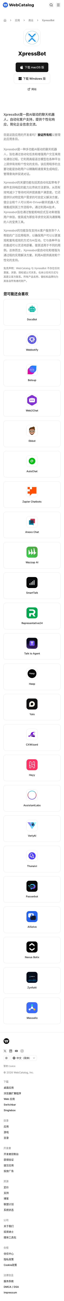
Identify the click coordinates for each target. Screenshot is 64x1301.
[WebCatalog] (6, 1041)
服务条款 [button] (9, 1281)
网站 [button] (33, 89)
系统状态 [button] (9, 1209)
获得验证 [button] (9, 1159)
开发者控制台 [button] (11, 1154)
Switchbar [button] (10, 1104)
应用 (17, 20)
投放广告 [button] (9, 1170)
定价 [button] (6, 1187)
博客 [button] (6, 1198)
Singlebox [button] (10, 1110)
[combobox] (24, 1058)
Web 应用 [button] (9, 1098)
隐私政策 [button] (9, 1259)
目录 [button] (6, 1137)
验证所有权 (45, 134)
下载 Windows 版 (34, 78)
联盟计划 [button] (9, 1204)
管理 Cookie (9, 1066)
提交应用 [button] (9, 1165)
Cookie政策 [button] (10, 1264)
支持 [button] (6, 1192)
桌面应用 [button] (9, 1087)
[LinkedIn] (10, 1051)
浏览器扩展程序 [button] (12, 1093)
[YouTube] (16, 1051)
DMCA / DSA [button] (11, 1286)
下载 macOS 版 (34, 67)
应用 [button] (6, 1126)
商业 (30, 20)
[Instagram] (22, 1051)
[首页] (18, 5)
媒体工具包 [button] (10, 1237)
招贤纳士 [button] (9, 1231)
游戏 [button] (6, 1132)
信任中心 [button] (9, 1253)
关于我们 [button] (9, 1226)
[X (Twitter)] (5, 1051)
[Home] (5, 20)
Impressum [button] (10, 1292)
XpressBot (48, 20)
